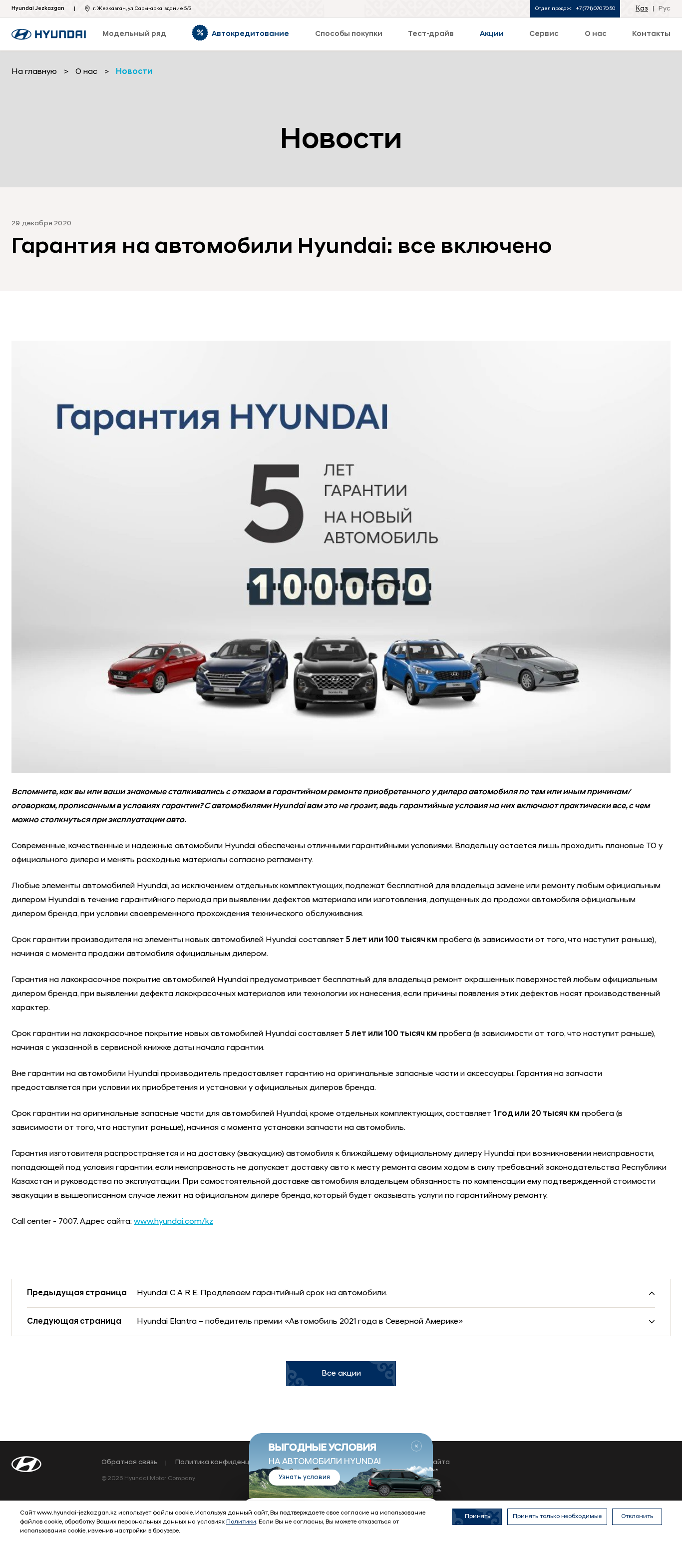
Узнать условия (304, 1477)
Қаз (642, 8)
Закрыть (416, 1446)
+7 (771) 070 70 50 (595, 8)
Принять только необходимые (557, 1517)
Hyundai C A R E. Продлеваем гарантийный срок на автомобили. (262, 1293)
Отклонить (637, 1517)
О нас (86, 72)
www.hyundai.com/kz (173, 1222)
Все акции (341, 1374)
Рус (665, 8)
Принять (477, 1517)
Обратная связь (129, 1462)
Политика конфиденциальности (231, 1462)
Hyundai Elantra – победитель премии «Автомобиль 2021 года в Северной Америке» (300, 1322)
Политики (241, 1522)
